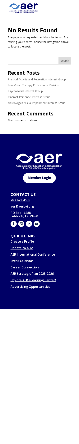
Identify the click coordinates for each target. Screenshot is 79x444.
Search (65, 60)
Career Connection (25, 267)
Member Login (39, 178)
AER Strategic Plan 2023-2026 (32, 273)
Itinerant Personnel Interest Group (29, 97)
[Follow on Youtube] (37, 224)
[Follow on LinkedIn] (29, 224)
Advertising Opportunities (30, 287)
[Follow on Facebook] (14, 224)
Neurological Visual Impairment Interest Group (36, 103)
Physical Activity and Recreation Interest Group (37, 79)
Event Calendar (22, 261)
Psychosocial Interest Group (25, 91)
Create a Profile (22, 241)
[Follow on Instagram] (21, 224)
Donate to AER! (22, 248)
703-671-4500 (20, 200)
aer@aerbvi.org (22, 206)
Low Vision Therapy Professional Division (33, 85)
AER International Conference (33, 254)
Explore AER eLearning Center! (33, 280)
